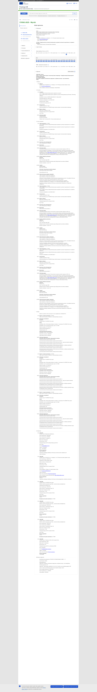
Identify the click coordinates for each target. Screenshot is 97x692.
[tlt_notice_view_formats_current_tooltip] (74, 71)
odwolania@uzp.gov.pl (45, 445)
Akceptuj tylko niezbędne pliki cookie (70, 686)
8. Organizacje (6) (24, 55)
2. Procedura (23, 48)
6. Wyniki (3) (23, 53)
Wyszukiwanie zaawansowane (42, 15)
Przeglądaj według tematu (61, 15)
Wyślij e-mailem (25, 38)
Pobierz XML (25, 32)
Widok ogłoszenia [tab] (23, 25)
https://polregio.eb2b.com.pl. (52, 152)
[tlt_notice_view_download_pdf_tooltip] (36, 61)
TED (20, 19)
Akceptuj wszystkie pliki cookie (56, 686)
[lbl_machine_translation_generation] (48, 64)
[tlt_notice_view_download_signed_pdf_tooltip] (66, 54)
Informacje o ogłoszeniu (25, 58)
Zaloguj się (70, 3)
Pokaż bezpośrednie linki (27, 34)
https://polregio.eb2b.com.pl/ (59, 475)
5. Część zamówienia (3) (25, 50)
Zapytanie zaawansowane (52, 15)
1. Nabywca (23, 45)
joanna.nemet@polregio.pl (44, 39)
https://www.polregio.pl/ (52, 473)
